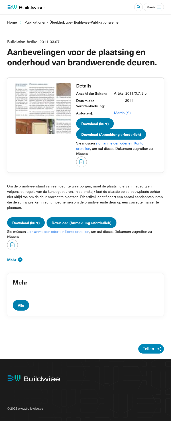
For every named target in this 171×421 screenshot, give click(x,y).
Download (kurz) (95, 123)
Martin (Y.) (122, 112)
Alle (21, 305)
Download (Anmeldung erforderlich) (111, 134)
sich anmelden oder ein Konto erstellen (58, 231)
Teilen (148, 349)
